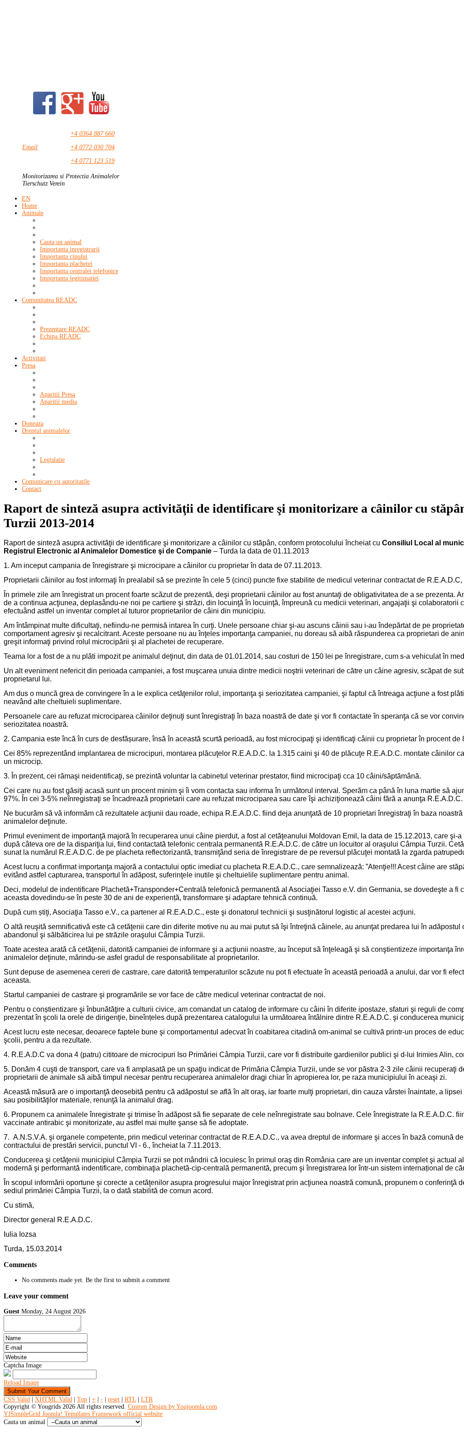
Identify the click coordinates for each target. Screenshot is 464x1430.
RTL (130, 1399)
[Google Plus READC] (72, 112)
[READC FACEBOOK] (44, 112)
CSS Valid (17, 1399)
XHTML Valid (53, 1399)
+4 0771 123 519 (92, 160)
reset (114, 1399)
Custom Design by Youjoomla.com (172, 1406)
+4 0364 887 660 (92, 133)
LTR (147, 1399)
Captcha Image (23, 1365)
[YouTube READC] (98, 112)
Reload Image (21, 1382)
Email (30, 147)
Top (82, 1399)
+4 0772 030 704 (92, 147)
